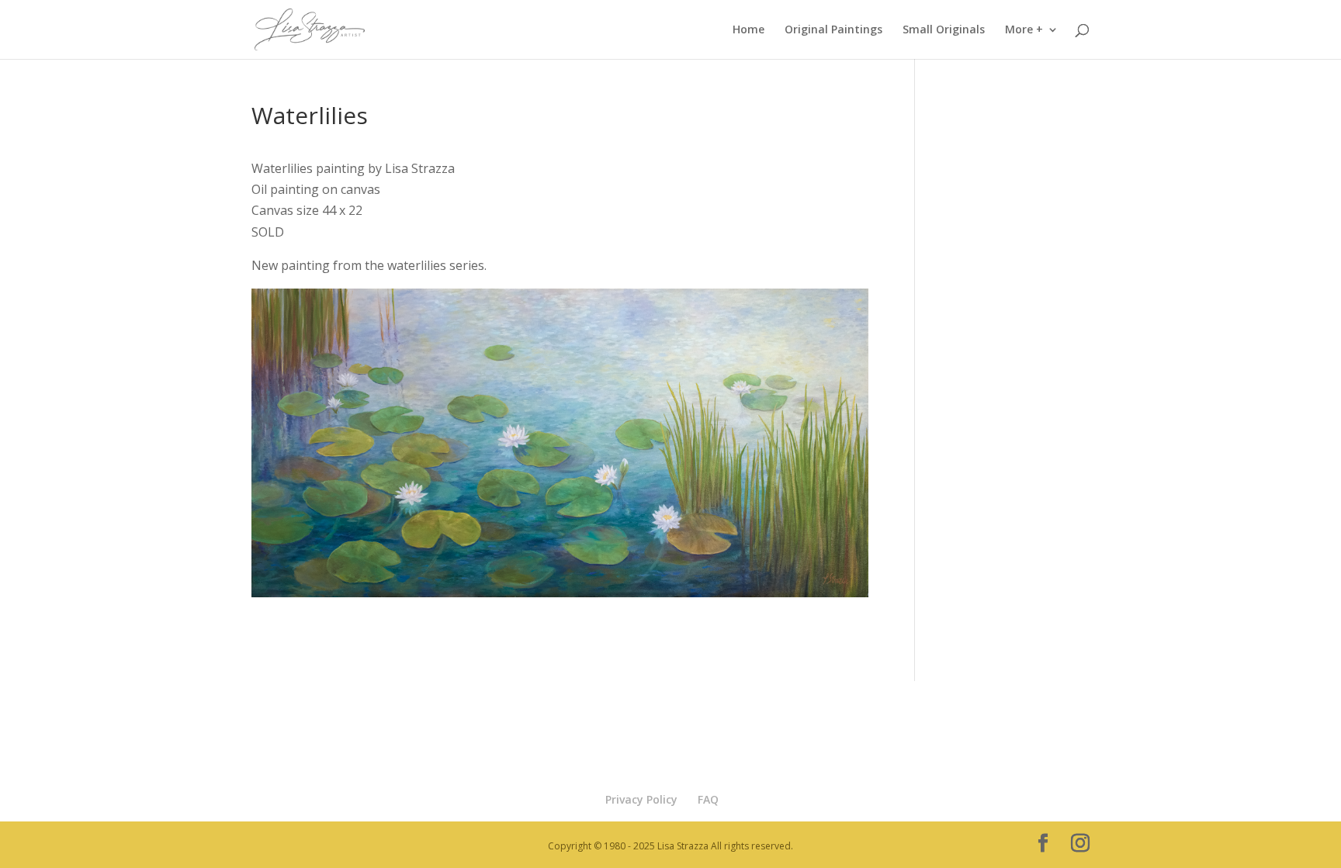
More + (1024, 30)
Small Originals (944, 30)
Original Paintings (833, 30)
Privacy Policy (641, 799)
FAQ (708, 799)
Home (748, 30)
